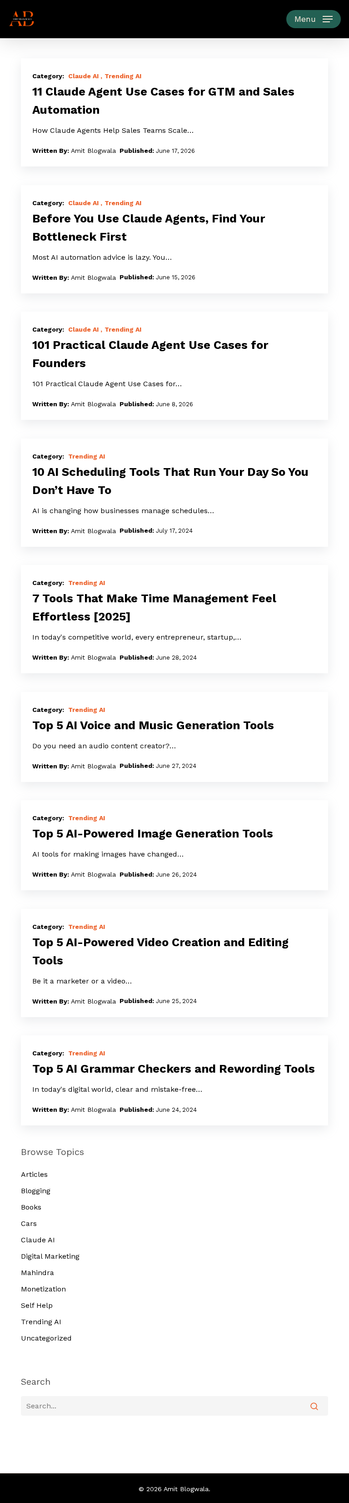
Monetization (43, 1289)
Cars (29, 1223)
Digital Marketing (50, 1256)
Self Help (37, 1305)
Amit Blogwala (93, 150)
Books (31, 1207)
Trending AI (123, 76)
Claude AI (83, 76)
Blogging (35, 1190)
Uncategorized (46, 1338)
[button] (313, 19)
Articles (34, 1174)
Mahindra (37, 1272)
